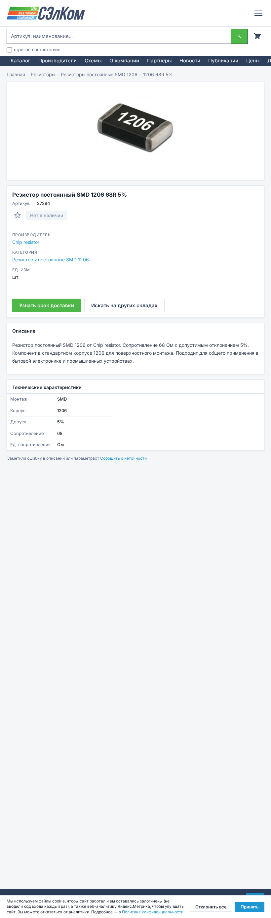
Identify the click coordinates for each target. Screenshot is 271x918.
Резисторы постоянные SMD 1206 (99, 74)
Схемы (93, 60)
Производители (57, 60)
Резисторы (43, 74)
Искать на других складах (124, 305)
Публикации (223, 60)
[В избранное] (17, 215)
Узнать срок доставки (46, 305)
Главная (16, 74)
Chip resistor (25, 242)
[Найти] (239, 36)
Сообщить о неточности (123, 458)
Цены (252, 60)
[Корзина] (257, 36)
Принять (250, 906)
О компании (124, 60)
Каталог (20, 60)
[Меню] (258, 13)
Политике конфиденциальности (152, 911)
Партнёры (159, 60)
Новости (189, 60)
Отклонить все (211, 906)
